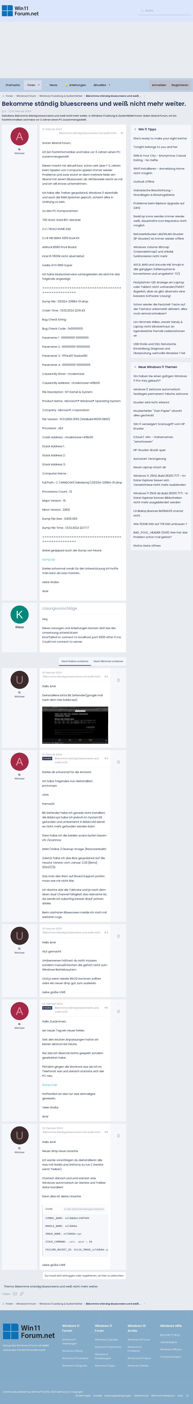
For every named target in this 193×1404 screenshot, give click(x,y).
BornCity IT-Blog (170, 1335)
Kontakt (97, 1395)
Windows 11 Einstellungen (103, 1356)
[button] (39, 85)
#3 (106, 758)
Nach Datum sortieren (75, 661)
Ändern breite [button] (83, 1395)
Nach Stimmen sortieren (108, 661)
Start (180, 1395)
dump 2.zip (49, 1085)
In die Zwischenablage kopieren (84, 1209)
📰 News (51, 85)
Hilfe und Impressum (163, 1395)
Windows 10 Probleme (135, 1349)
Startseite (13, 85)
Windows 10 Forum (139, 1339)
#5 (106, 1008)
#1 (121, 133)
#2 (106, 676)
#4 (106, 932)
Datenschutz (141, 1395)
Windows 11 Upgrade (74, 1365)
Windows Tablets (138, 1365)
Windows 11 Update (106, 1339)
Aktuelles (99, 85)
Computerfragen (170, 1357)
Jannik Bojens (168, 1342)
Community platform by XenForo (37, 1391)
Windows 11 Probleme (75, 1358)
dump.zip (48, 559)
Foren (31, 85)
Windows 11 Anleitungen (69, 1341)
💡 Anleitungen (75, 85)
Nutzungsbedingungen (118, 1395)
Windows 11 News (72, 1351)
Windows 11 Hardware (108, 1347)
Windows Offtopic (171, 1349)
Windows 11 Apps (105, 1365)
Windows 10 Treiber (139, 1358)
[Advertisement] (96, 50)
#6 (106, 1132)
